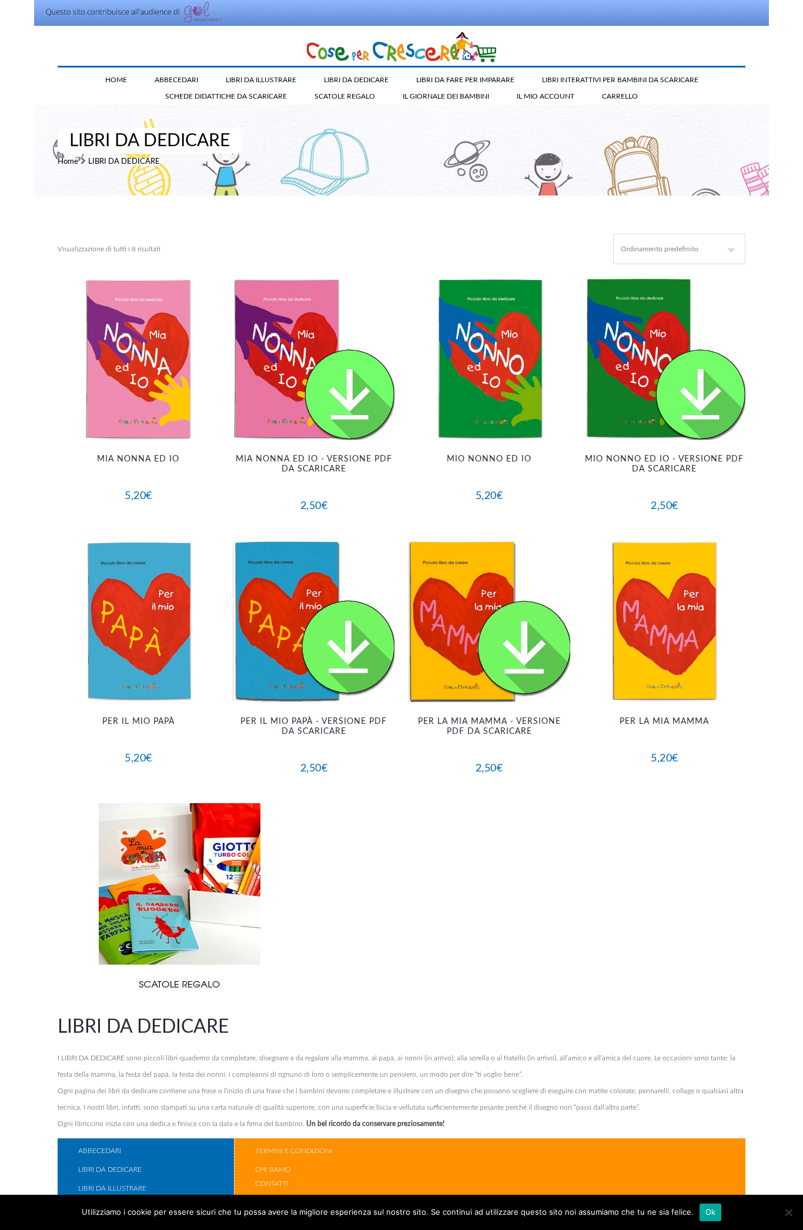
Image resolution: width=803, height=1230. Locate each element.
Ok (710, 1211)
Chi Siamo (273, 1169)
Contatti (272, 1183)
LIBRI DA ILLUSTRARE (261, 79)
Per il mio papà (138, 721)
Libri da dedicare (110, 1169)
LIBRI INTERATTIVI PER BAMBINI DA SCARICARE (620, 79)
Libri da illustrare (112, 1188)
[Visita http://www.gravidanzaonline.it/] (130, 21)
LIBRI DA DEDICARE (356, 79)
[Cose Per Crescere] (401, 46)
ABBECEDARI (176, 79)
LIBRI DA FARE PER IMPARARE (465, 79)
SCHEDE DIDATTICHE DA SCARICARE (226, 96)
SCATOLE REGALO (344, 96)
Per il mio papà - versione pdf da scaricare (313, 726)
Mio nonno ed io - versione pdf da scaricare (664, 464)
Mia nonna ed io (138, 459)
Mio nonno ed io (489, 459)
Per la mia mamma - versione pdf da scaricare (489, 726)
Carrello (620, 96)
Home (116, 79)
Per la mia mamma (664, 721)
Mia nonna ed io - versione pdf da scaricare (314, 464)
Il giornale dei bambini (446, 96)
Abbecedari (99, 1150)
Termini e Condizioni (293, 1150)
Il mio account (545, 96)
